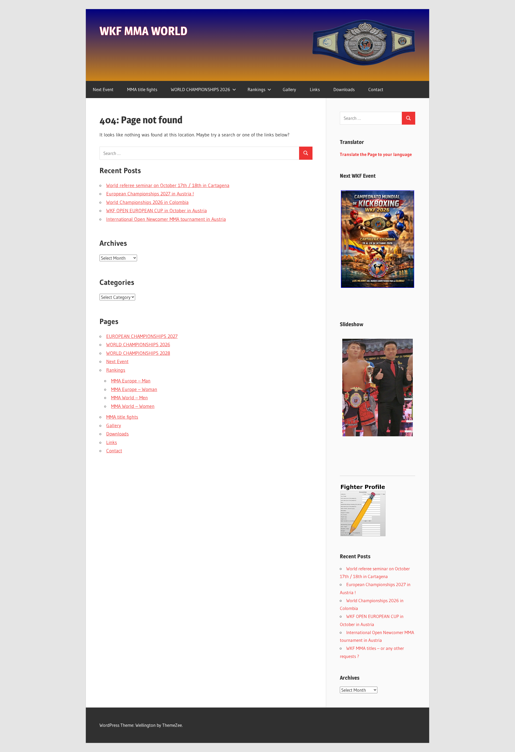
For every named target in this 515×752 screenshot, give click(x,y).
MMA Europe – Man (130, 381)
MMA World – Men (129, 398)
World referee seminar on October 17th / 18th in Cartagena (167, 185)
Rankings (256, 89)
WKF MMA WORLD (143, 31)
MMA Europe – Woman (134, 389)
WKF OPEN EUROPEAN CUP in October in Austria (156, 211)
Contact (375, 89)
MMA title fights (142, 89)
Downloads (344, 89)
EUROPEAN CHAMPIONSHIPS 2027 (142, 336)
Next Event (103, 89)
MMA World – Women (132, 406)
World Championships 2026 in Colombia (147, 202)
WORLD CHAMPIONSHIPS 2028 (138, 353)
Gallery (289, 89)
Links (315, 89)
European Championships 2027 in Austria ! (150, 194)
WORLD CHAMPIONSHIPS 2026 (200, 89)
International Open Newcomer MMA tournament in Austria (166, 219)
